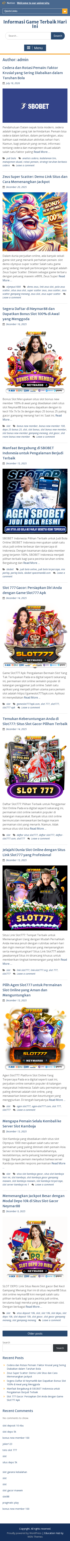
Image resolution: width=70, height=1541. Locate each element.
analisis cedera (30, 158)
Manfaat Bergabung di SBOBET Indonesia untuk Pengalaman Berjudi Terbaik (33, 453)
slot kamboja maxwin (23, 1181)
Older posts (35, 1333)
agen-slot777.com (41, 1106)
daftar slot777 (46, 835)
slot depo (56, 1313)
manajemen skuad (12, 161)
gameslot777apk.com (28, 703)
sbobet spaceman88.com (37, 572)
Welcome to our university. (33, 3)
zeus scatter (54, 290)
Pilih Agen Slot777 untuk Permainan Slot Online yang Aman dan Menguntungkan (32, 990)
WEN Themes (35, 1536)
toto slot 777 (10, 1450)
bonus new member (27, 426)
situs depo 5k (10, 1462)
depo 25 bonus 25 (12, 429)
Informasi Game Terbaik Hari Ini (35, 24)
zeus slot (35, 293)
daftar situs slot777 (27, 835)
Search (6, 1342)
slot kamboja (19, 1177)
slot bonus (33, 429)
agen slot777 (24, 1106)
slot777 (55, 703)
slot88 (6, 1496)
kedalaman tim (48, 158)
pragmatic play (11, 1502)
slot (8, 426)
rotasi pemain (30, 161)
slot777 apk (9, 707)
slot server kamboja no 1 (16, 1184)
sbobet (10, 569)
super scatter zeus (37, 290)
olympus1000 (13, 286)
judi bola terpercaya (49, 569)
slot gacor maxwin (13, 1490)
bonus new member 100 (52, 426)
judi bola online (28, 569)
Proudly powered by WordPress (24, 1533)
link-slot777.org (39, 970)
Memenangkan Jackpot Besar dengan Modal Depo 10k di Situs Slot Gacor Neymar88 (34, 1201)
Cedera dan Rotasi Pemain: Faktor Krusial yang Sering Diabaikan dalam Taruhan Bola (33, 73)
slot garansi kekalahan (15, 1472)
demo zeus (32, 286)
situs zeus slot (18, 290)
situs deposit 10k (26, 1313)
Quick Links (10, 11)
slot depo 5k (9, 1431)
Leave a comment (25, 165)
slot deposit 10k (22, 1316)
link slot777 (23, 970)
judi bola (11, 158)
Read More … (42, 152)
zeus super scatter (51, 293)
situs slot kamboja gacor (30, 1173)
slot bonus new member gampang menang (25, 433)
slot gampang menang (24, 1320)
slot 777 (45, 703)
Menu (38, 48)
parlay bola (17, 572)
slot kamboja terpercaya (50, 1181)
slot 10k (45, 1313)
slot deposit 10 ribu (13, 1425)
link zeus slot (47, 286)
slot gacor (54, 433)
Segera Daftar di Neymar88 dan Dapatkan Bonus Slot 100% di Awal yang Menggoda (31, 314)
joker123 (7, 1444)
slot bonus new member (53, 429)
